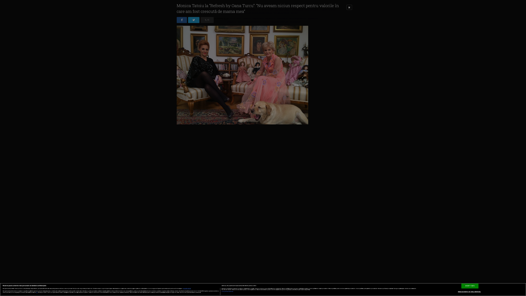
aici (37, 292)
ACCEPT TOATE (469, 286)
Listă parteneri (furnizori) (227, 291)
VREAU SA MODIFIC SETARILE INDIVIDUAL (469, 291)
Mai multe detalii (187, 288)
